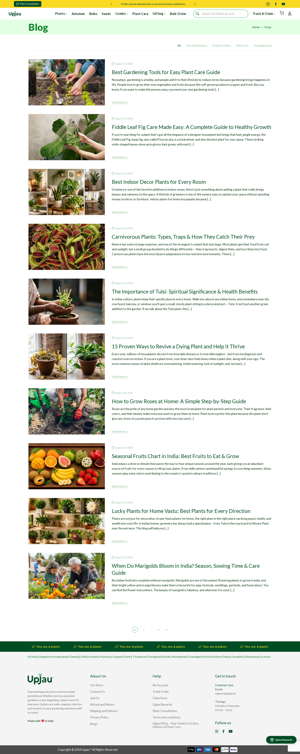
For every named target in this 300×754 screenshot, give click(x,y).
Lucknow (265, 656)
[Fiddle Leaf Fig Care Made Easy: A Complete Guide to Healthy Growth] (66, 137)
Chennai (74, 656)
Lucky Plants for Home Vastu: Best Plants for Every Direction (181, 511)
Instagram (216, 731)
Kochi (207, 656)
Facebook (223, 731)
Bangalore (45, 656)
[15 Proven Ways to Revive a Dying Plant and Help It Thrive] (66, 356)
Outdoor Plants (221, 45)
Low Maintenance (196, 45)
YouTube (231, 731)
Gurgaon (117, 656)
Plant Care (242, 45)
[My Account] (289, 13)
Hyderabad (60, 656)
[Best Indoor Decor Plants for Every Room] (66, 192)
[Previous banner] (111, 4)
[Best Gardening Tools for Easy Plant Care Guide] (66, 82)
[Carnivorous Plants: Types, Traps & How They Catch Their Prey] (66, 247)
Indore (217, 656)
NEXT (166, 630)
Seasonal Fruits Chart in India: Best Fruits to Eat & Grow (175, 456)
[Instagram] (268, 4)
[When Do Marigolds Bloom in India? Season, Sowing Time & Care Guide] (66, 576)
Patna (226, 656)
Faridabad (154, 656)
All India (32, 656)
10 (158, 629)
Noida (166, 656)
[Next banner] (195, 4)
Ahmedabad (179, 656)
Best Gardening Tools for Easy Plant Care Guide (166, 72)
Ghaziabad (251, 656)
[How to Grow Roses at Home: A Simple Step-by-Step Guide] (66, 411)
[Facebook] (275, 4)
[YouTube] (283, 4)
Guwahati (237, 656)
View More (118, 102)
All (179, 45)
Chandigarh (195, 656)
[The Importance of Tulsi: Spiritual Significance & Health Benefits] (66, 302)
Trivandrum (139, 656)
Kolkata (93, 656)
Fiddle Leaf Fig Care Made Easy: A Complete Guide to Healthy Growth (191, 127)
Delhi (84, 656)
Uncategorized (263, 45)
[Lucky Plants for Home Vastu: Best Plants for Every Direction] (66, 521)
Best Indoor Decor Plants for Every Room (159, 182)
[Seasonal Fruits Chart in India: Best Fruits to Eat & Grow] (66, 466)
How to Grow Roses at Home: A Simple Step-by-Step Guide (179, 401)
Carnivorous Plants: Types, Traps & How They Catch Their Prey (183, 236)
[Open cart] (282, 13)
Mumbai (105, 656)
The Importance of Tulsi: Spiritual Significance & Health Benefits (185, 291)
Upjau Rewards (283, 739)
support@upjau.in (225, 693)
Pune (128, 656)
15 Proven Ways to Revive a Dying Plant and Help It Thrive (178, 346)
